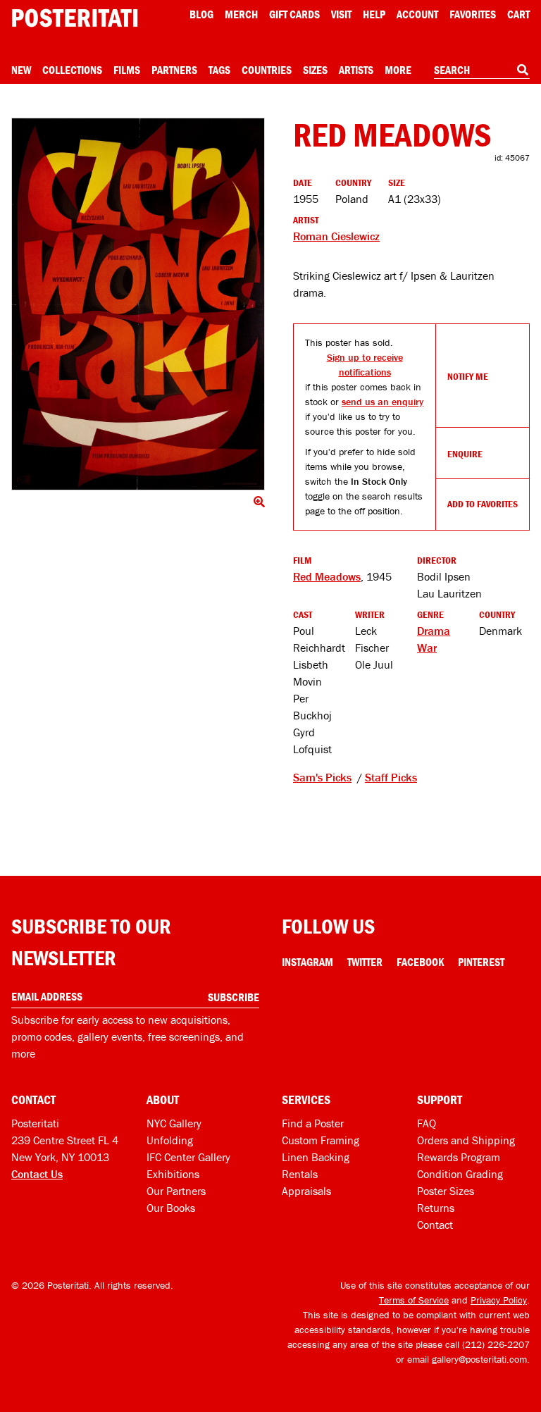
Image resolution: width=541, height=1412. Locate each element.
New (21, 70)
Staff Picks (391, 777)
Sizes (315, 70)
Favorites (472, 14)
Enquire (465, 453)
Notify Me (467, 376)
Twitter (365, 962)
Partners (174, 70)
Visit (341, 14)
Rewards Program (458, 1157)
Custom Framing (320, 1140)
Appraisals (306, 1191)
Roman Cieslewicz (336, 236)
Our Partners (176, 1191)
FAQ (426, 1123)
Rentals (300, 1174)
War (427, 647)
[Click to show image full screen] (138, 304)
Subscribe (233, 997)
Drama (433, 631)
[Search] (523, 69)
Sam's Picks (322, 777)
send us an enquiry (382, 401)
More (398, 70)
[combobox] (482, 70)
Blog (201, 14)
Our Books (171, 1208)
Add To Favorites (482, 503)
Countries (267, 70)
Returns (435, 1208)
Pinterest (481, 962)
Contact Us (37, 1174)
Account (417, 14)
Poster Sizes (445, 1191)
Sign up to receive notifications (365, 364)
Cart (518, 14)
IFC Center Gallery (188, 1157)
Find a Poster (313, 1123)
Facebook (420, 962)
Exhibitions (173, 1174)
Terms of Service (414, 1300)
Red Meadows (327, 576)
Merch (241, 14)
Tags (219, 70)
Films (126, 70)
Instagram (307, 962)
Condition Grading (460, 1174)
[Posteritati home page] (74, 17)
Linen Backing (315, 1157)
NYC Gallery (174, 1123)
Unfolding (170, 1140)
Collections (72, 70)
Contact (435, 1225)
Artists (356, 70)
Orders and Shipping (466, 1140)
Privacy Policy (499, 1300)
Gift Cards (294, 14)
